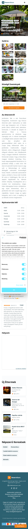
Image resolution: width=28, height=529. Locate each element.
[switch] (24, 269)
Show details (19, 285)
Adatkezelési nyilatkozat (14, 492)
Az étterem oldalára (21, 368)
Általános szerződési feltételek (14, 494)
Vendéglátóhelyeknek (14, 496)
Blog (14, 498)
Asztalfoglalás (20, 526)
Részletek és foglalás (14, 108)
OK (14, 290)
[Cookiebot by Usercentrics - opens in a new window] (19, 238)
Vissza (4, 7)
